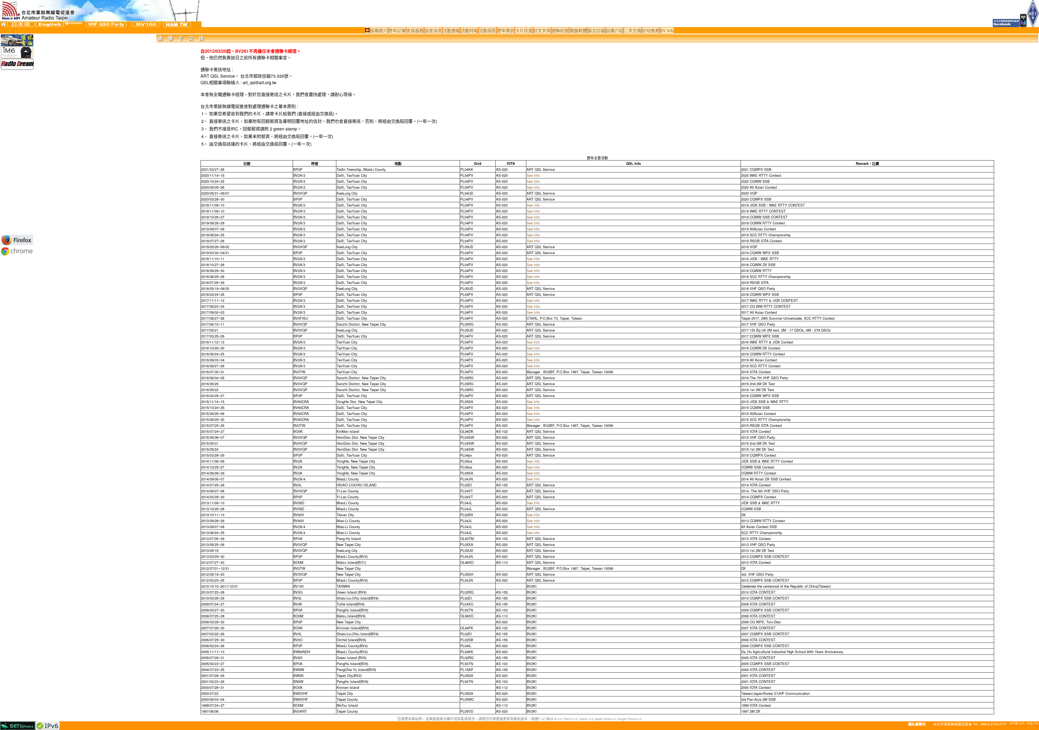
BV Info (667, 30)
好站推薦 (650, 30)
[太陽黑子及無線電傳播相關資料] (367, 30)
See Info (533, 175)
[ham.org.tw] (177, 24)
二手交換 (632, 30)
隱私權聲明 (917, 723)
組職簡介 (378, 30)
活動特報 (469, 30)
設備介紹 (614, 30)
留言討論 (596, 30)
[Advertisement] (17, 152)
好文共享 (542, 30)
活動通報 (451, 30)
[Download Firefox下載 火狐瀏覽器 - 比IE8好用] (17, 243)
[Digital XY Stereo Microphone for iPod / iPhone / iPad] (17, 57)
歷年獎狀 (505, 30)
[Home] (3, 24)
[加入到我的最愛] (66, 23)
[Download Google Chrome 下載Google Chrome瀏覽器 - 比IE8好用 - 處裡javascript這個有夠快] (17, 255)
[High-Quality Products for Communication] (17, 68)
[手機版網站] (1023, 25)
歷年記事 (397, 30)
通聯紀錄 (560, 30)
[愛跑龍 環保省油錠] (17, 44)
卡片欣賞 (523, 30)
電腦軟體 (578, 30)
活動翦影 (487, 30)
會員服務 (415, 30)
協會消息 (433, 30)
